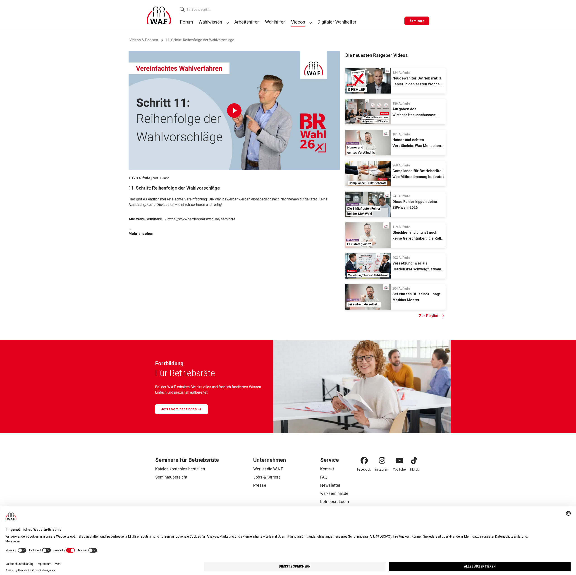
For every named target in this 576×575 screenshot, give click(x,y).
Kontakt (327, 469)
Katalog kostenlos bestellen (180, 469)
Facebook (364, 469)
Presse (259, 485)
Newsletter (330, 485)
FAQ (323, 477)
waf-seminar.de (334, 493)
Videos (298, 22)
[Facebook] (364, 460)
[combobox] (272, 9)
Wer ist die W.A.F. (268, 469)
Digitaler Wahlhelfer (336, 22)
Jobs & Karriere (267, 477)
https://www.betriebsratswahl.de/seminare (201, 219)
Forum (186, 22)
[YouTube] (399, 460)
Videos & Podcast (143, 40)
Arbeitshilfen (247, 22)
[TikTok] (414, 460)
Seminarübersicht (171, 477)
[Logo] (159, 15)
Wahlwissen (210, 22)
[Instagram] (382, 460)
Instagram (382, 469)
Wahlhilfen (275, 22)
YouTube (399, 469)
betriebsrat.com (334, 501)
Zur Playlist (428, 316)
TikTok (414, 469)
